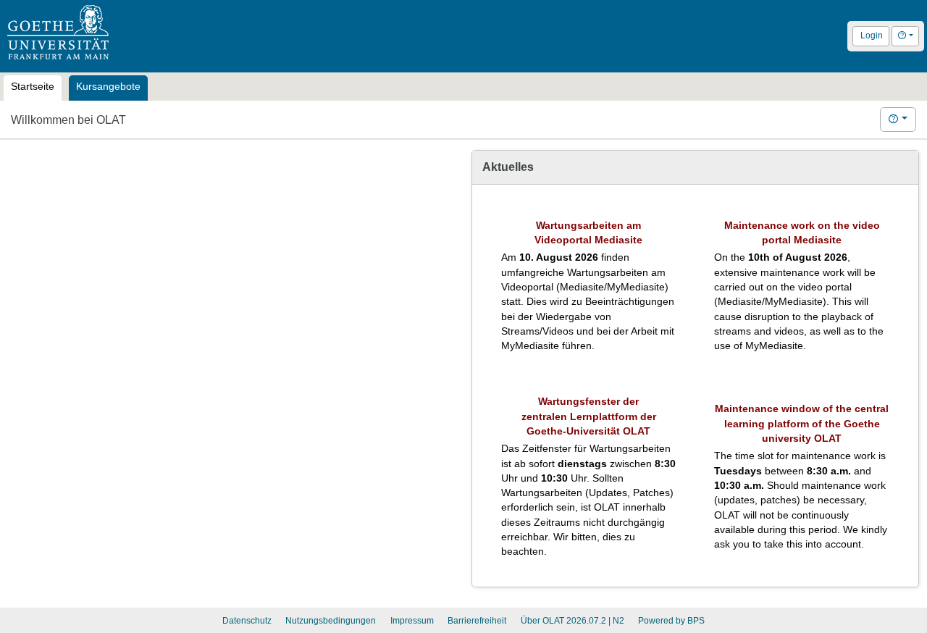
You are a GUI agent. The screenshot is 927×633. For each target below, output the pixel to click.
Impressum (412, 621)
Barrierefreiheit (477, 621)
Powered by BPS (671, 621)
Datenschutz (247, 621)
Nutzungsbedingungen (330, 621)
